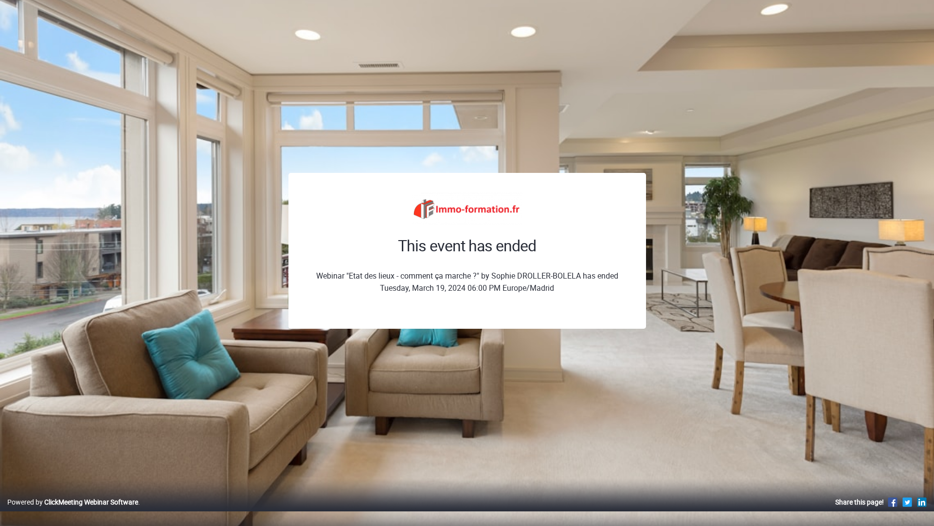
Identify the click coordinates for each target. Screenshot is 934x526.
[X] (907, 502)
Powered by (72, 502)
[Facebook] (893, 502)
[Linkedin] (922, 502)
